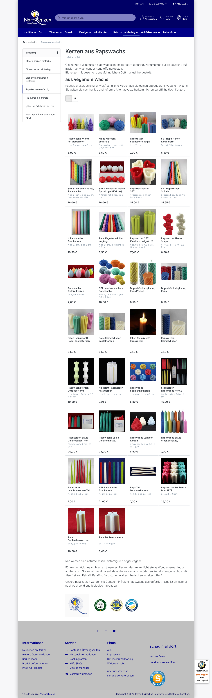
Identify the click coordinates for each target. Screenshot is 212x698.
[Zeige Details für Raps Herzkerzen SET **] (143, 172)
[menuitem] (29, 32)
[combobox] (95, 17)
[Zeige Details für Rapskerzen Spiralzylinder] (174, 322)
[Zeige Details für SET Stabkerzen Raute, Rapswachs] (81, 172)
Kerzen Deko (157, 656)
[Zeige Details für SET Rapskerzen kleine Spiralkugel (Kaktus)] (112, 172)
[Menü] (207, 661)
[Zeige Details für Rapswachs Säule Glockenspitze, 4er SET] (112, 421)
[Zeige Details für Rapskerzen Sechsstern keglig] (143, 122)
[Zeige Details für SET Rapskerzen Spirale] (174, 172)
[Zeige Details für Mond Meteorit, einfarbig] (112, 122)
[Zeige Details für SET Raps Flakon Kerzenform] (174, 122)
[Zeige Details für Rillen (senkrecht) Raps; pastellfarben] (81, 322)
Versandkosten (47, 694)
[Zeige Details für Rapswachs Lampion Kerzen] (143, 421)
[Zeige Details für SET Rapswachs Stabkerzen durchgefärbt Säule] (112, 471)
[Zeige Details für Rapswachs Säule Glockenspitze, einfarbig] (174, 421)
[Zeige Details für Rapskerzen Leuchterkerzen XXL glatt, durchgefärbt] (81, 471)
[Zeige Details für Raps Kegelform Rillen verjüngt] (112, 222)
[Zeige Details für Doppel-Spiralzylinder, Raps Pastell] (143, 272)
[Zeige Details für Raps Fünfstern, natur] (112, 521)
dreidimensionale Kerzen (164, 662)
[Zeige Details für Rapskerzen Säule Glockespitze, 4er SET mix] (81, 421)
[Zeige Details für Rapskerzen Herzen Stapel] (174, 222)
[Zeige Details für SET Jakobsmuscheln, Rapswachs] (112, 272)
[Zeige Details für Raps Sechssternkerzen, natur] (81, 521)
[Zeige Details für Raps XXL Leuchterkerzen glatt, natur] (143, 471)
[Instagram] (106, 630)
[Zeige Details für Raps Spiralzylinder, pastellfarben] (112, 322)
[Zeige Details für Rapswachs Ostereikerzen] (81, 272)
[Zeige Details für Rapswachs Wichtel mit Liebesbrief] (81, 122)
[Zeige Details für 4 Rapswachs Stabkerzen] (81, 222)
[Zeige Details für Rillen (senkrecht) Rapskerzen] (143, 322)
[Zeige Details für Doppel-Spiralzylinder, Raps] (174, 272)
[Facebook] (98, 630)
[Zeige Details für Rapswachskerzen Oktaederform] (81, 371)
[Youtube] (114, 630)
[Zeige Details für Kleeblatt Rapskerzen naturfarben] (112, 371)
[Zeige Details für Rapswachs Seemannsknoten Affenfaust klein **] (143, 371)
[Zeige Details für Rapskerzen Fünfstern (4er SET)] (174, 471)
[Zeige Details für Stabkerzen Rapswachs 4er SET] (174, 371)
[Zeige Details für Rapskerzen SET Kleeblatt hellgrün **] (143, 222)
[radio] (68, 98)
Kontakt (139, 4)
